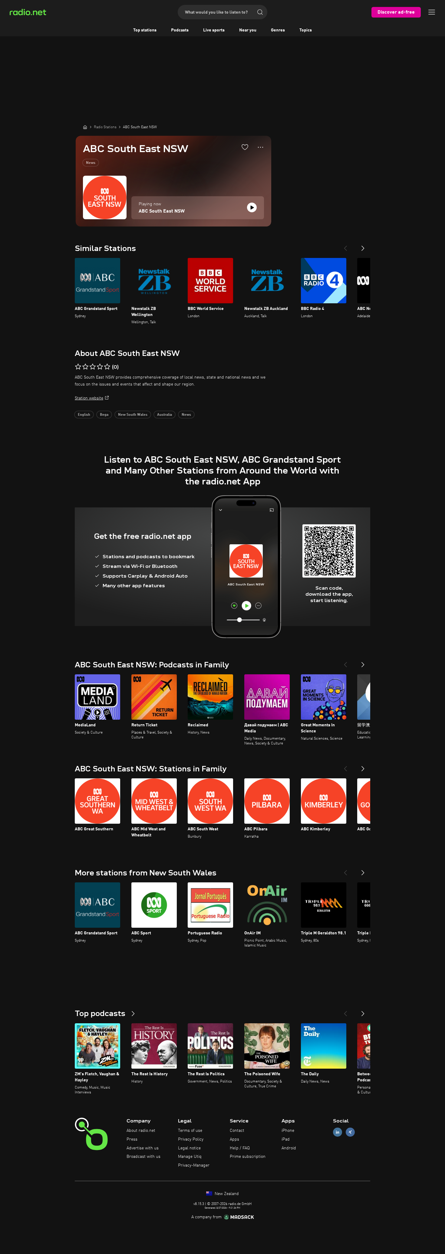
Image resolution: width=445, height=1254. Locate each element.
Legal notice (189, 1148)
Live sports (214, 30)
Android (289, 1148)
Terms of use (190, 1131)
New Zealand (226, 1194)
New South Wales (132, 415)
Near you (247, 30)
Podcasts (180, 30)
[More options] (260, 147)
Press (132, 1139)
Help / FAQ (240, 1148)
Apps (234, 1139)
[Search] (260, 12)
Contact (237, 1131)
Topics (305, 30)
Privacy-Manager (193, 1165)
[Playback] (252, 207)
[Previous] (345, 246)
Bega (104, 415)
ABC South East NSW (162, 211)
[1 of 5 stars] (78, 366)
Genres (278, 30)
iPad (286, 1139)
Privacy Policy (190, 1139)
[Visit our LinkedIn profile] (337, 1132)
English (84, 415)
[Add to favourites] (245, 147)
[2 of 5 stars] (85, 366)
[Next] (363, 246)
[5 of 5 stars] (107, 366)
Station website (89, 398)
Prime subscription (247, 1157)
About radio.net (141, 1131)
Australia (164, 415)
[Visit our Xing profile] (350, 1132)
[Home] (85, 127)
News (90, 163)
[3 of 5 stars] (92, 366)
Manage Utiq (190, 1157)
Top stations (145, 30)
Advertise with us (143, 1148)
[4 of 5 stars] (100, 366)
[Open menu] (431, 12)
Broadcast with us (143, 1157)
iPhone (288, 1131)
